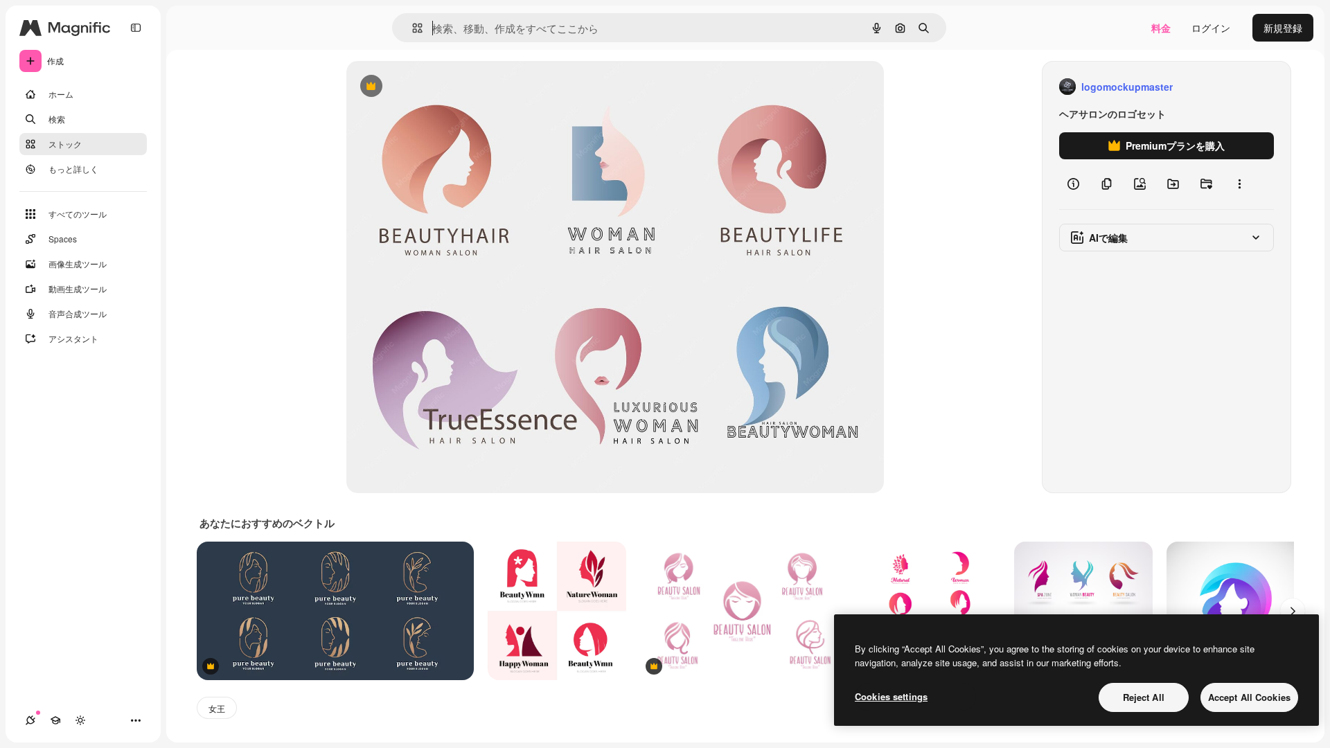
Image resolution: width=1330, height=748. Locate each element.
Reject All (1143, 697)
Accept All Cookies (1249, 697)
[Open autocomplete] (412, 28)
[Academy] (55, 720)
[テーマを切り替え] (80, 720)
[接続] (30, 720)
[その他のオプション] (1239, 184)
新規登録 (1283, 28)
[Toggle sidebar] (136, 28)
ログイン (1210, 28)
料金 (1161, 28)
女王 (217, 708)
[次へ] (1292, 611)
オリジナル (442, 87)
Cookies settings (891, 696)
